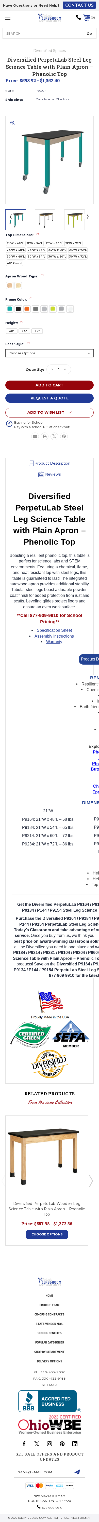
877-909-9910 (52, 1508)
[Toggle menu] (14, 18)
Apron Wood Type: (24, 276)
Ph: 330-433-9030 (50, 1372)
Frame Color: (18, 299)
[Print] (44, 436)
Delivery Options (49, 1361)
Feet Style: (17, 344)
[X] (54, 436)
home (49, 1295)
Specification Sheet (54, 630)
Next (87, 216)
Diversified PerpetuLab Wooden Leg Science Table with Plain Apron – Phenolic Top (47, 1209)
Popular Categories (49, 1342)
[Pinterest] (64, 436)
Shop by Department (49, 1351)
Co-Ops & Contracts (49, 1314)
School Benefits (50, 1332)
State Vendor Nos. (49, 1323)
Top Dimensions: (22, 235)
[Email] (35, 436)
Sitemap (49, 1385)
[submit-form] (77, 1472)
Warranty (54, 642)
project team (49, 1304)
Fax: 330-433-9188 (49, 1378)
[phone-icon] (78, 19)
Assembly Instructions (54, 636)
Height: (14, 323)
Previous (10, 216)
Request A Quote (50, 398)
